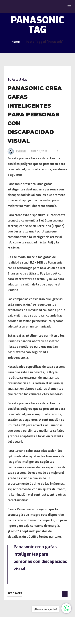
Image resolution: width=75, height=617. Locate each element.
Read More (14, 593)
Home (15, 42)
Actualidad (19, 80)
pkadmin (21, 151)
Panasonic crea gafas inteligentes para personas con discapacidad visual (34, 114)
